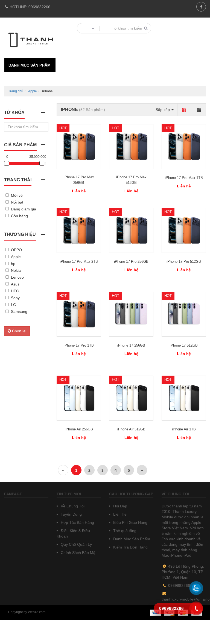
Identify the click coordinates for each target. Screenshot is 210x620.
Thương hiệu (20, 234)
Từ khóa (14, 112)
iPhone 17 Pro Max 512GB (131, 180)
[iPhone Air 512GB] (131, 398)
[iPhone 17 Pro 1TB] (79, 314)
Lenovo (17, 277)
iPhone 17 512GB (184, 345)
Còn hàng (19, 216)
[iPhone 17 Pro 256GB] (131, 230)
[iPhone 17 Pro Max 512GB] (131, 146)
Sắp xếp (163, 109)
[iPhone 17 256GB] (131, 314)
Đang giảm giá (23, 209)
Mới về (17, 195)
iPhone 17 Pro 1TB (79, 345)
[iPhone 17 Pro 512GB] (184, 230)
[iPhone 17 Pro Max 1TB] (184, 146)
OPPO (16, 250)
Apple (32, 91)
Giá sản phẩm (20, 144)
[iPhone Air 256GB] (79, 398)
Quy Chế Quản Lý (76, 544)
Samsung (19, 311)
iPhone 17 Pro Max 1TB (184, 178)
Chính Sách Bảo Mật (78, 552)
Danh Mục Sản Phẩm (131, 539)
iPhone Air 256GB (79, 429)
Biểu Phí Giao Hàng (129, 522)
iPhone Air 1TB (184, 429)
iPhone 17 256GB (131, 345)
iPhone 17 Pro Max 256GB (79, 180)
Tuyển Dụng (71, 514)
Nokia (16, 270)
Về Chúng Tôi (72, 506)
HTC (15, 291)
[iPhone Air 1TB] (184, 398)
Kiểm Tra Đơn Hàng (130, 547)
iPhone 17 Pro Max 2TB (79, 261)
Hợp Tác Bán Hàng (77, 522)
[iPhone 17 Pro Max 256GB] (79, 146)
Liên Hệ (119, 514)
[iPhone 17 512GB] (184, 314)
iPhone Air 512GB (131, 429)
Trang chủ (15, 91)
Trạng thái (17, 180)
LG (13, 304)
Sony (15, 298)
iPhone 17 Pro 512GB (184, 261)
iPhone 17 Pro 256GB (131, 261)
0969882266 (30, 7)
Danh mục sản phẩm (29, 65)
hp (13, 263)
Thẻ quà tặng (124, 530)
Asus (15, 284)
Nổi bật (17, 202)
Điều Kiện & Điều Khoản (73, 533)
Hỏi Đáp (119, 506)
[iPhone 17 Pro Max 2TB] (79, 230)
